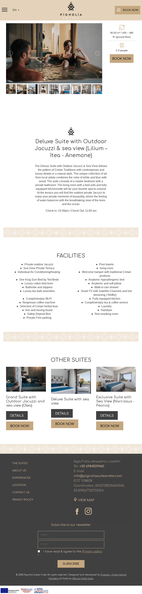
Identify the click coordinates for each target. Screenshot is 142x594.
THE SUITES (20, 463)
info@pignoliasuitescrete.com (98, 476)
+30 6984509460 (91, 466)
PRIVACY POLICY (22, 499)
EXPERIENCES (21, 478)
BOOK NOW (130, 10)
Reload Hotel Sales (82, 578)
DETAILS (17, 415)
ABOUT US (19, 470)
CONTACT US (20, 492)
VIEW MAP (86, 500)
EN (15, 10)
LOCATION (19, 485)
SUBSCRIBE (71, 563)
